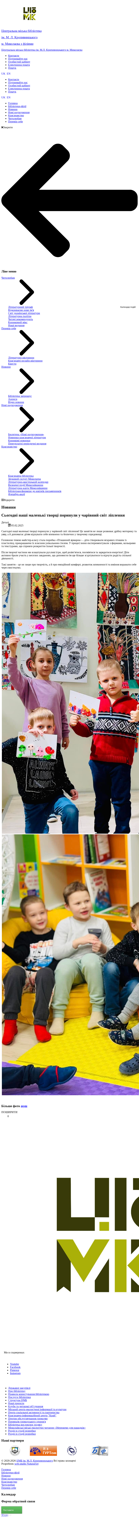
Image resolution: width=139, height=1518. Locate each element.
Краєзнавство (9, 446)
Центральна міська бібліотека (21, 31)
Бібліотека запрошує (20, 396)
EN (9, 73)
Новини (6, 366)
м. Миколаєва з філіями (17, 44)
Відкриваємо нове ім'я (21, 310)
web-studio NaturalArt (26, 1463)
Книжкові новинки (19, 440)
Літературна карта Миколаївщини (27, 488)
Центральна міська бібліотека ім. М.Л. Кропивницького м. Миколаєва (41, 49)
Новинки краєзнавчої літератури (27, 437)
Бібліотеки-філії (10, 1472)
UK (3, 73)
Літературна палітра (19, 316)
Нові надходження (12, 405)
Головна (6, 1469)
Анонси (12, 399)
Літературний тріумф (20, 307)
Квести (12, 363)
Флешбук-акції (16, 494)
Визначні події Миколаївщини (25, 485)
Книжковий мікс (17, 322)
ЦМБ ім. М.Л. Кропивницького (34, 1460)
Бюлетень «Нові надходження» (26, 434)
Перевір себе (8, 328)
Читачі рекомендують (20, 319)
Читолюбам (8, 277)
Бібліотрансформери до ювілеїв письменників (34, 491)
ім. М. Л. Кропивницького (19, 37)
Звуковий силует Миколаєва (24, 478)
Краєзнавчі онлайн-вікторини (25, 360)
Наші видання (16, 325)
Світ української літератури (24, 313)
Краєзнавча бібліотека (21, 475)
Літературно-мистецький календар (28, 482)
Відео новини (16, 402)
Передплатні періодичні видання (27, 443)
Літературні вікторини (21, 357)
